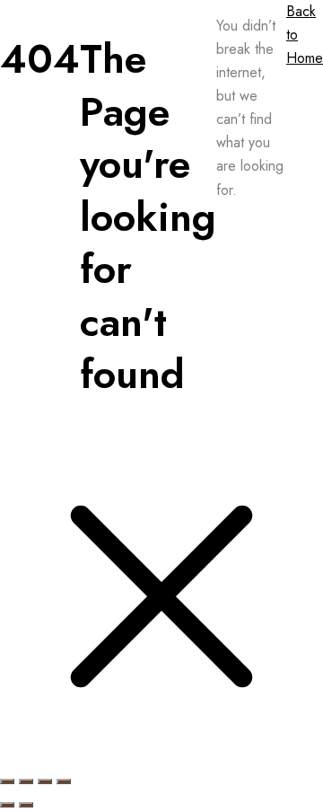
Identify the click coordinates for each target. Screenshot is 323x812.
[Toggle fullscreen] (26, 781)
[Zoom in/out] (7, 781)
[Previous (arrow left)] (7, 805)
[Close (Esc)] (64, 781)
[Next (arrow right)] (26, 805)
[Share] (45, 781)
